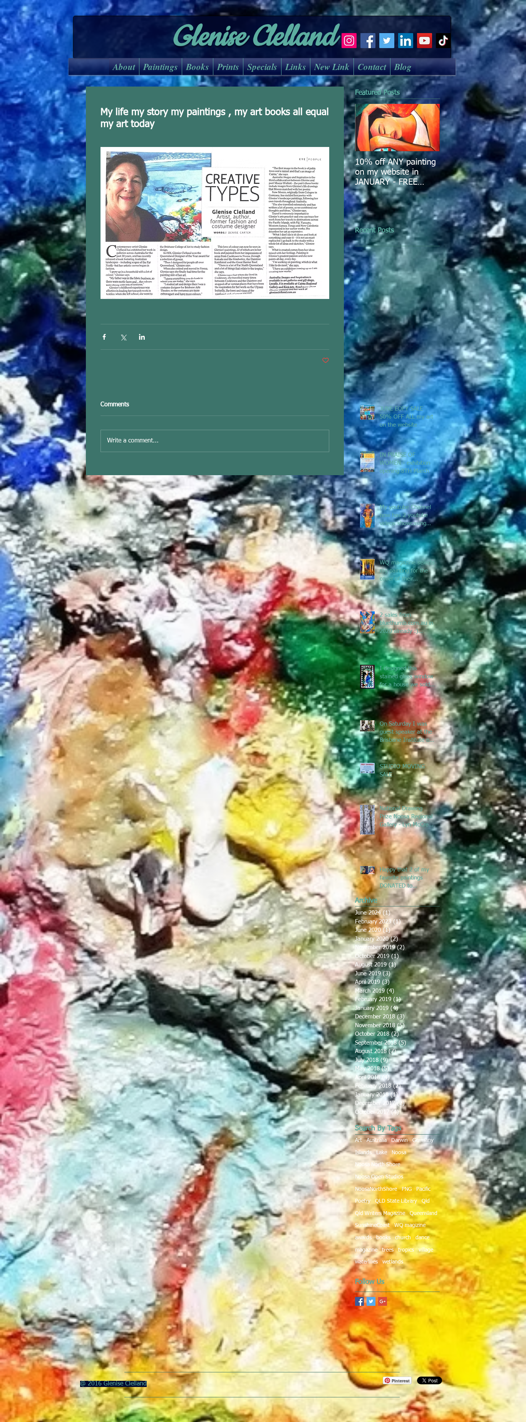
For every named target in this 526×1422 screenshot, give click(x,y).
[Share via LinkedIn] (142, 336)
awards (363, 1237)
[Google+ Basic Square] (382, 1301)
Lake (381, 1152)
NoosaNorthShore (376, 1189)
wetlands (392, 1262)
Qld (426, 1201)
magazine (366, 1250)
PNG (407, 1189)
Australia (377, 1140)
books (383, 1237)
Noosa (399, 1152)
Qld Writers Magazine (380, 1213)
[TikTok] (443, 40)
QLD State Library (396, 1201)
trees (388, 1250)
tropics (406, 1250)
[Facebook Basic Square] (359, 1301)
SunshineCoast (372, 1225)
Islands (363, 1152)
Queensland (423, 1213)
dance (422, 1237)
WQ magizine (409, 1225)
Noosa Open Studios (379, 1177)
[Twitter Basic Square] (371, 1301)
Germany (423, 1140)
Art (358, 1140)
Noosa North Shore (377, 1164)
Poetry (362, 1201)
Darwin (399, 1140)
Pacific (423, 1189)
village (426, 1250)
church (403, 1237)
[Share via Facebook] (104, 336)
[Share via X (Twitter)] (123, 336)
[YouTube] (424, 40)
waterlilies (366, 1262)
